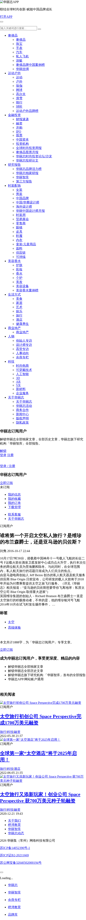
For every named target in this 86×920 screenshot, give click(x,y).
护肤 (19, 265)
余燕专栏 (22, 357)
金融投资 (14, 115)
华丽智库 (22, 177)
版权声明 (22, 418)
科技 (11, 361)
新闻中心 (22, 414)
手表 (19, 48)
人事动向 (22, 353)
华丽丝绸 (22, 69)
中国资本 (22, 139)
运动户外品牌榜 (27, 110)
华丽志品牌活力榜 (29, 169)
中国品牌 (22, 198)
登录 (3, 455)
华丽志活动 (24, 405)
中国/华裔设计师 (27, 202)
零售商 (21, 223)
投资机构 (22, 143)
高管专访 (22, 349)
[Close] (1, 872)
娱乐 (19, 311)
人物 (11, 336)
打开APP (6, 16)
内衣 (19, 240)
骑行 (19, 102)
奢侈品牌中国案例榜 (30, 64)
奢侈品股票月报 (27, 152)
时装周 (21, 215)
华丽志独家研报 (27, 173)
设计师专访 (24, 344)
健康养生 (22, 323)
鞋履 (19, 236)
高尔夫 (21, 94)
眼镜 (19, 227)
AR (18, 381)
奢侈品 (13, 35)
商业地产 (14, 328)
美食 (19, 298)
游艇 (19, 60)
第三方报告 (24, 181)
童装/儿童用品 (26, 244)
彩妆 (19, 269)
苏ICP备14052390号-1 (15, 848)
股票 (19, 135)
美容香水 (14, 261)
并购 (19, 127)
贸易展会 (22, 219)
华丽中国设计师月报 (30, 210)
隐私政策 (22, 422)
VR (18, 385)
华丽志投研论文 (27, 160)
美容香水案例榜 (27, 290)
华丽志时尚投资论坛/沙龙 (34, 156)
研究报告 (14, 164)
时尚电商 (22, 365)
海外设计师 (24, 206)
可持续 (21, 256)
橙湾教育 (14, 824)
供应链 (21, 252)
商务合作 (22, 410)
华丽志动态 (16, 833)
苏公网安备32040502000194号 (21, 862)
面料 (19, 248)
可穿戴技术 (24, 370)
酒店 (19, 319)
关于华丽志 (16, 397)
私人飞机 (22, 56)
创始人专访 (24, 340)
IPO (18, 131)
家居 (19, 303)
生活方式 (14, 294)
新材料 (21, 389)
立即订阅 (6, 483)
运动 (19, 77)
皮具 (19, 231)
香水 (19, 273)
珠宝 (19, 43)
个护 (19, 277)
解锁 (3, 451)
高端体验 (14, 627)
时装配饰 (14, 185)
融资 (19, 123)
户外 (19, 81)
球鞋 (19, 106)
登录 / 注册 (7, 466)
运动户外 (14, 73)
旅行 (19, 315)
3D (18, 378)
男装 (19, 194)
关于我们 (14, 820)
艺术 (19, 307)
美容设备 (22, 286)
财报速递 (22, 119)
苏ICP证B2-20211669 (14, 855)
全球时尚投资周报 (29, 148)
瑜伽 (19, 85)
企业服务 (22, 393)
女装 (19, 189)
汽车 (19, 52)
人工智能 (22, 374)
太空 (11, 622)
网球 (19, 90)
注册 (10, 455)
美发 (19, 282)
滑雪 (19, 98)
